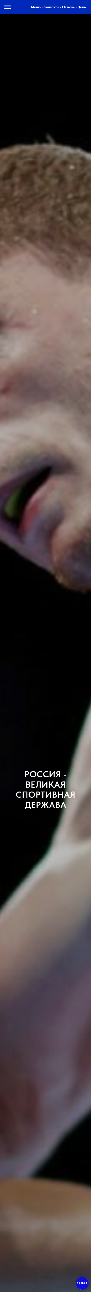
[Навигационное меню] (7, 7)
